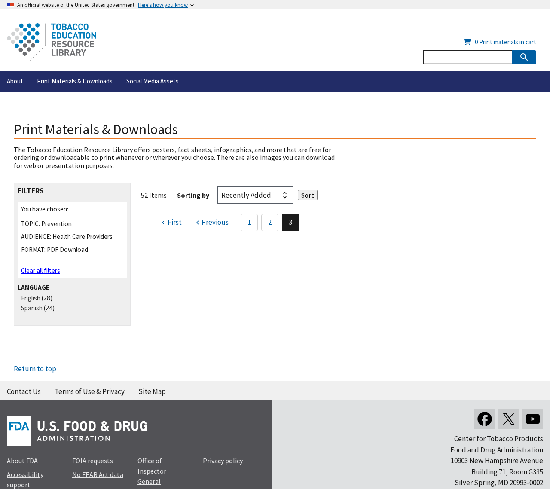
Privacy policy (223, 460)
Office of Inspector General (152, 471)
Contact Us (24, 391)
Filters (31, 191)
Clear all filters (40, 270)
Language (33, 287)
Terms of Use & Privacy (90, 391)
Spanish (32, 308)
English (30, 298)
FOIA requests (92, 460)
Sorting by (193, 195)
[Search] (524, 57)
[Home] (51, 42)
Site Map (152, 391)
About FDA (22, 460)
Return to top (35, 368)
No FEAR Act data (97, 474)
